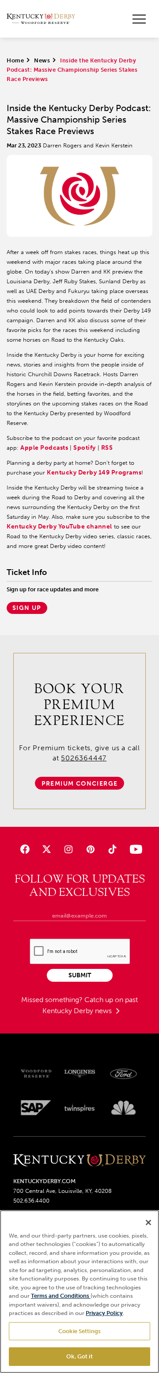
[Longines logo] (79, 1073)
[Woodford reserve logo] (36, 1073)
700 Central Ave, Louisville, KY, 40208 (62, 1191)
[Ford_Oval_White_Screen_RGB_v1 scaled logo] (123, 1073)
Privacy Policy (104, 1313)
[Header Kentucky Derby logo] (41, 19)
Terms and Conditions (61, 1295)
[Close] (148, 1222)
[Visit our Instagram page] (68, 849)
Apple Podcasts (44, 447)
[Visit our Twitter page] (46, 849)
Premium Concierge (80, 783)
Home (15, 60)
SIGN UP (27, 608)
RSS (107, 447)
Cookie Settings (79, 1331)
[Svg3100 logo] (123, 1107)
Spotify (84, 447)
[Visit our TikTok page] (112, 849)
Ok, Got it (79, 1356)
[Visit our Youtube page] (134, 849)
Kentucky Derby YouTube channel (59, 526)
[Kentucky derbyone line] (79, 1161)
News (42, 60)
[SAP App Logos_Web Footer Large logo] (36, 1107)
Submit (79, 975)
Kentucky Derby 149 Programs (94, 472)
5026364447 (83, 758)
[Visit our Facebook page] (25, 849)
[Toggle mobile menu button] (139, 19)
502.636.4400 (31, 1200)
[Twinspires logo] (79, 1107)
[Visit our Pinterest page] (90, 849)
